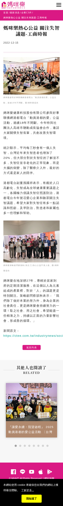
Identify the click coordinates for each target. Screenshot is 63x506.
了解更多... (27, 490)
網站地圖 (49, 478)
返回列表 (31, 347)
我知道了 (31, 498)
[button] (15, 446)
